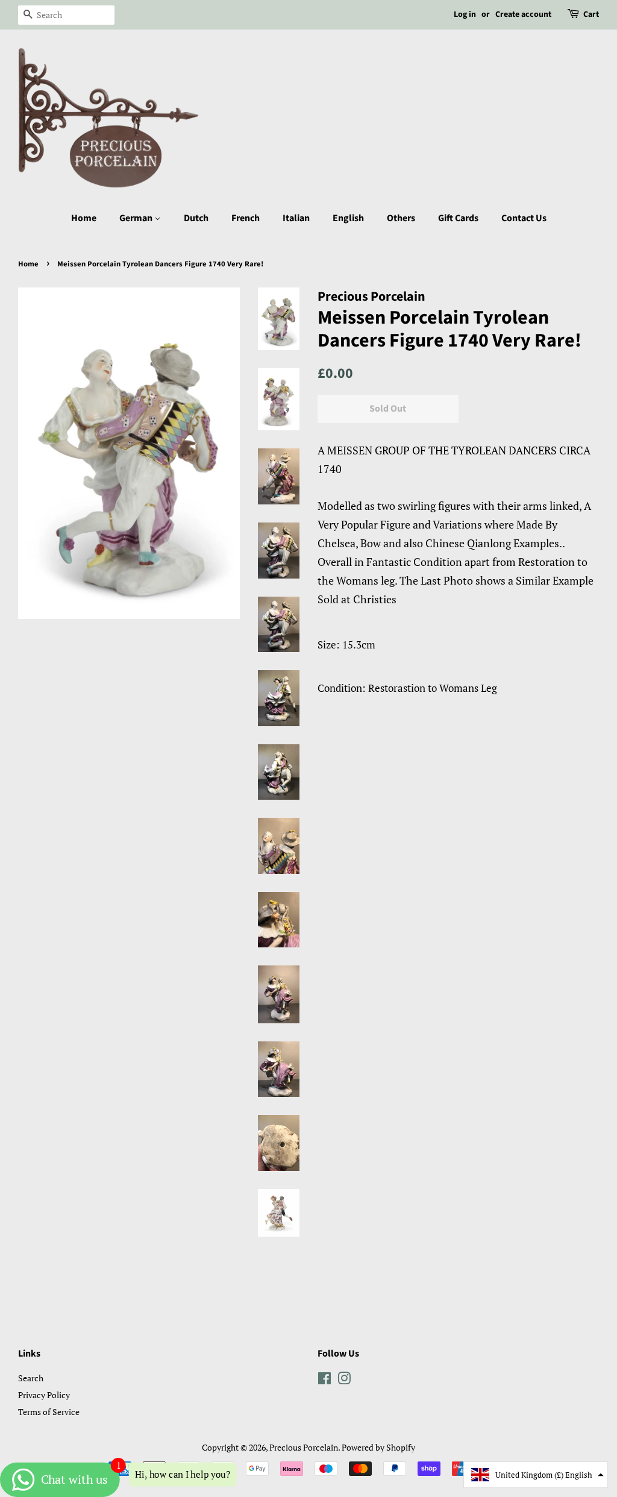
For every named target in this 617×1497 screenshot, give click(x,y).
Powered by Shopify (378, 1447)
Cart (591, 14)
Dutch (196, 218)
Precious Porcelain (303, 1447)
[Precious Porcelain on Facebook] (324, 1380)
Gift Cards (458, 218)
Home (83, 218)
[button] (535, 1474)
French (245, 218)
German (136, 218)
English (348, 218)
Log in (465, 14)
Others (401, 218)
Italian (296, 218)
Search (30, 1378)
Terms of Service (49, 1411)
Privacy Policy (44, 1395)
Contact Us (524, 218)
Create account (523, 14)
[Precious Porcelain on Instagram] (344, 1380)
